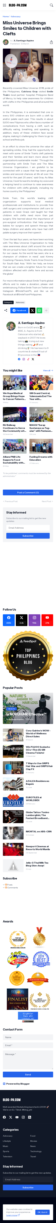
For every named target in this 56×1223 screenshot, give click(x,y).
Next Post (46, 501)
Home (6, 16)
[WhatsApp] (39, 310)
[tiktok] (28, 359)
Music (5, 1146)
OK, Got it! (42, 1212)
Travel (33, 1156)
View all (46, 370)
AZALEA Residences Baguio (37, 782)
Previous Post (11, 501)
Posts (9, 884)
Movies (33, 1141)
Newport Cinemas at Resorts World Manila (38, 848)
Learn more (11, 1215)
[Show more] (46, 310)
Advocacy (15, 16)
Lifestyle (7, 1141)
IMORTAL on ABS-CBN (39, 831)
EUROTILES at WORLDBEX (34, 799)
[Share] (50, 42)
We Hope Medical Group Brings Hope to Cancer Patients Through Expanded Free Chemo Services (14, 396)
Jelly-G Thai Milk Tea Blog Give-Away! (37, 864)
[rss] (29, 1117)
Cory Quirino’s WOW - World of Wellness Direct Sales (38, 733)
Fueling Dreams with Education (40, 458)
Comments (12, 887)
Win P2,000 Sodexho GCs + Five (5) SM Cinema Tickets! (38, 749)
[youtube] (17, 1117)
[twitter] (33, 359)
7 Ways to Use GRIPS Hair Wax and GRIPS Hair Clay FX (39, 766)
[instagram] (24, 359)
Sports (6, 1151)
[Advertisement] (28, 575)
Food (32, 1136)
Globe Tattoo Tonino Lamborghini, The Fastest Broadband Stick (37, 815)
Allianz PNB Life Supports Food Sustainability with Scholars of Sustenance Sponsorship (13, 459)
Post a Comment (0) (28, 492)
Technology (35, 1151)
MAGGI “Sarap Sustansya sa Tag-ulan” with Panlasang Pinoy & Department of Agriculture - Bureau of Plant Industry (41, 428)
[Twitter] (32, 310)
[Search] (51, 5)
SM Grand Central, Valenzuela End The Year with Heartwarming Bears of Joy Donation (41, 396)
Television (7, 1156)
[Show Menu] (4, 5)
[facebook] (19, 359)
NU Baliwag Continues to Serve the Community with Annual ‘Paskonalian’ (14, 428)
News (32, 1146)
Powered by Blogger (18, 1083)
